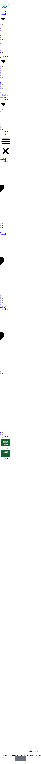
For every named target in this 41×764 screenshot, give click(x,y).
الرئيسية (38, 751)
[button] (5, 146)
